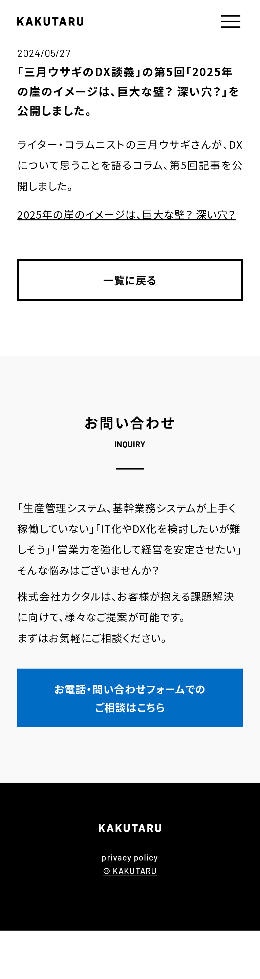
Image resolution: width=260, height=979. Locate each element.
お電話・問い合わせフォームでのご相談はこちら (130, 698)
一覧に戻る (130, 279)
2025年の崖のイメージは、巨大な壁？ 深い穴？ (126, 214)
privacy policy (130, 857)
